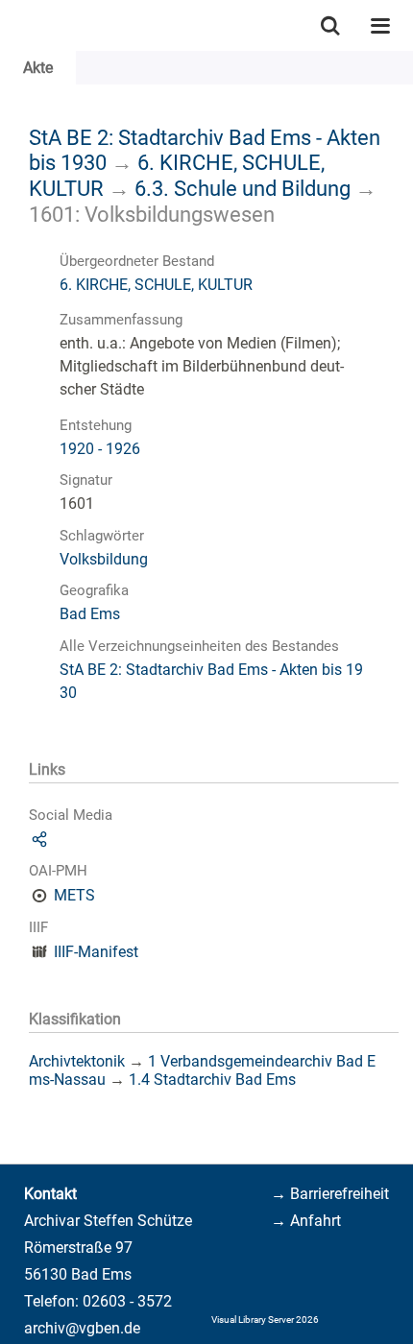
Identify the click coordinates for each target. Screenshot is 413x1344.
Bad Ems (90, 614)
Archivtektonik (77, 1061)
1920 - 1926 (100, 449)
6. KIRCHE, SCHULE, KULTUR (156, 285)
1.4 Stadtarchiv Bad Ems (212, 1079)
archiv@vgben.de (82, 1328)
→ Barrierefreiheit (330, 1194)
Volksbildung (104, 559)
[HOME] (10, 25)
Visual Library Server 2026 (265, 1319)
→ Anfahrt (306, 1221)
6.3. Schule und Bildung (242, 188)
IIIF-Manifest (96, 952)
